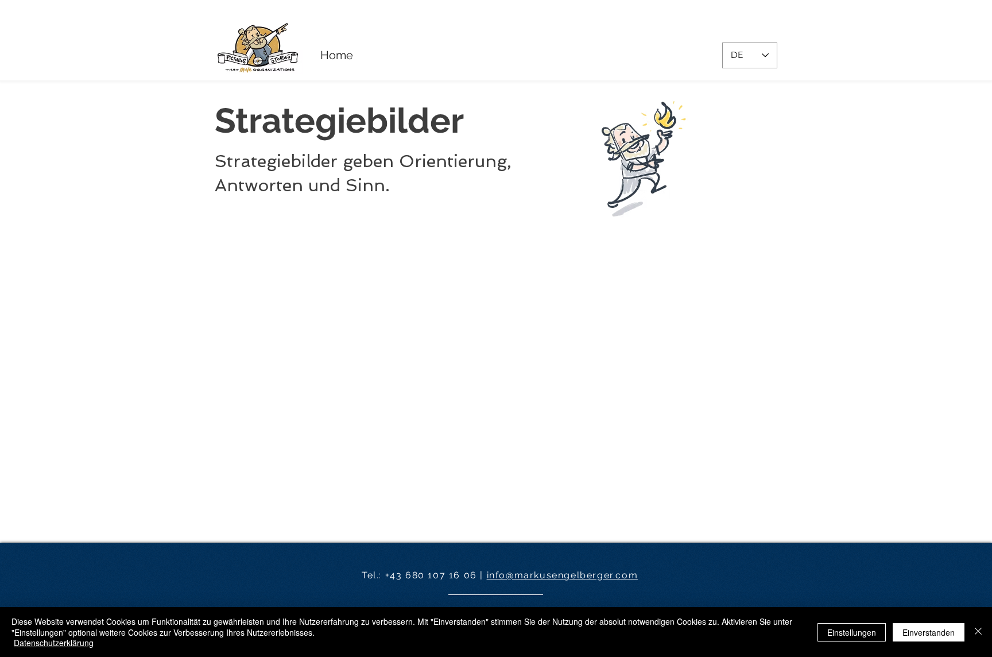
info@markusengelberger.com (562, 575)
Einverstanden (928, 632)
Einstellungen (851, 632)
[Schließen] (978, 632)
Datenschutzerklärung (54, 642)
